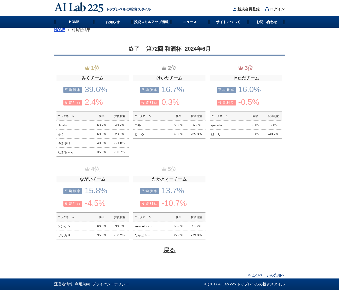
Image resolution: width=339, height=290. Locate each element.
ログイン (277, 9)
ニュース (190, 22)
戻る (170, 250)
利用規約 (82, 284)
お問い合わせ (266, 22)
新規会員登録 (249, 9)
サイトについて (228, 22)
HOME (74, 22)
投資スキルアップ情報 (151, 22)
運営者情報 (63, 284)
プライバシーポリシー (110, 284)
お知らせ (113, 22)
